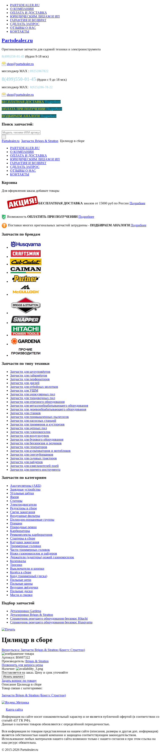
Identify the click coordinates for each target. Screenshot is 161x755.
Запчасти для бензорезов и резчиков (36, 443)
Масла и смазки (21, 595)
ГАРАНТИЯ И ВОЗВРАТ (28, 20)
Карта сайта (14, 709)
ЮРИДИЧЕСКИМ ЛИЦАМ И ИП (35, 16)
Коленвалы (18, 561)
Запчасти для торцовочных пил (32, 398)
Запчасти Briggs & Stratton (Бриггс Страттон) (34, 695)
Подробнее (137, 203)
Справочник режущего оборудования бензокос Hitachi (49, 618)
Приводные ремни (23, 527)
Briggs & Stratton (37, 661)
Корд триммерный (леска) (28, 576)
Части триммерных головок (30, 549)
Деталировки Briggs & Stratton (31, 615)
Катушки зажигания (24, 542)
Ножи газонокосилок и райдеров (33, 553)
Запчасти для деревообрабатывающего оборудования (48, 409)
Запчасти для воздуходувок (29, 435)
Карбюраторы (20, 531)
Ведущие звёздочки (24, 587)
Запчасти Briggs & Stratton (39, 141)
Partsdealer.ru (17, 40)
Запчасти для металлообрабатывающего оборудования (49, 405)
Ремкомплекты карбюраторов (31, 534)
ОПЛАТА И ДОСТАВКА (28, 12)
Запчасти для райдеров (26, 462)
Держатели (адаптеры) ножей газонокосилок (42, 557)
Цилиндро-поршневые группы (32, 519)
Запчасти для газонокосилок (30, 432)
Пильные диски (21, 591)
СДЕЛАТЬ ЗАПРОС (24, 24)
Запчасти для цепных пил (28, 428)
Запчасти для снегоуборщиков (31, 454)
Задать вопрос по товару (19, 680)
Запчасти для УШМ (24, 390)
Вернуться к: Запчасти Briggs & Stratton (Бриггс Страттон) (43, 650)
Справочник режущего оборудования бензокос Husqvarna (51, 622)
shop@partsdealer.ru (20, 64)
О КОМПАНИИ (22, 9)
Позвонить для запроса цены (22, 665)
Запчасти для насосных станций (33, 420)
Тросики (16, 565)
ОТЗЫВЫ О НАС (23, 27)
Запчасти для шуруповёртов (30, 371)
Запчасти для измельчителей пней (34, 466)
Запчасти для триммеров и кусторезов (37, 424)
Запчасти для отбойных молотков (34, 386)
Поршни (16, 523)
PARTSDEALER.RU (25, 5)
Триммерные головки (25, 546)
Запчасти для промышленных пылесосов (39, 417)
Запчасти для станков (25, 413)
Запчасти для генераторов (28, 447)
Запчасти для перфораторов (30, 379)
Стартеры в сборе (22, 538)
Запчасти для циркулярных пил (32, 394)
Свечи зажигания (22, 512)
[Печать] (8, 629)
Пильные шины (21, 583)
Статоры (16, 500)
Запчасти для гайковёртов (28, 375)
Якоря (14, 497)
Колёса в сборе (20, 572)
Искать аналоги (13, 676)
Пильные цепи (20, 580)
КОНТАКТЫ (19, 31)
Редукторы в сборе (23, 508)
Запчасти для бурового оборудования (36, 439)
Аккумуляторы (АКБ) (25, 485)
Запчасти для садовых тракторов (33, 458)
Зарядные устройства (25, 489)
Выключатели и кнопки (27, 568)
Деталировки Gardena (25, 611)
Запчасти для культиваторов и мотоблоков (40, 450)
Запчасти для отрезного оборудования (37, 402)
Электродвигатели (23, 504)
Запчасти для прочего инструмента (35, 469)
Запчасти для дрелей (24, 383)
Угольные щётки (22, 493)
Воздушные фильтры (25, 516)
